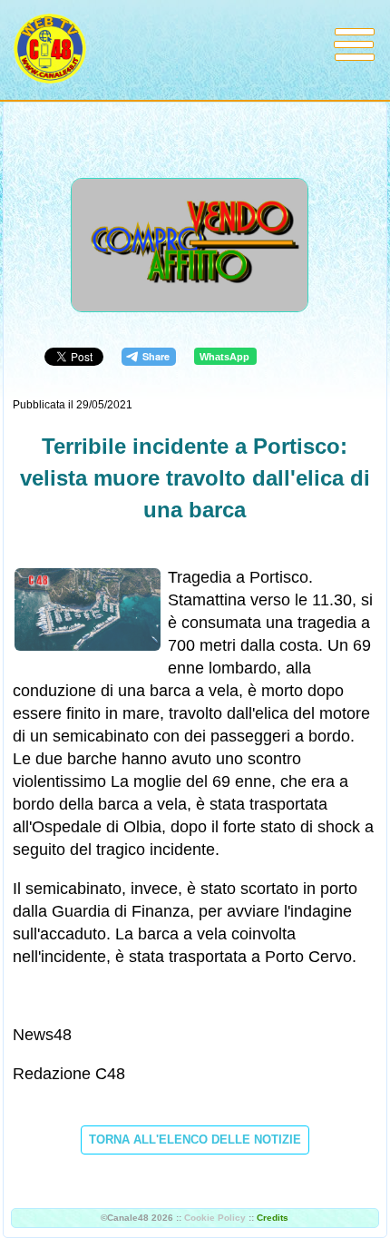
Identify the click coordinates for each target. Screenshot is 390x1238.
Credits (272, 1218)
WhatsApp (224, 356)
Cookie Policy (215, 1218)
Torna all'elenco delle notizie (195, 1139)
